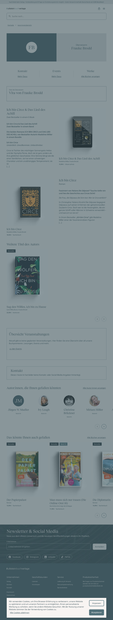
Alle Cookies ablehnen (19, 612)
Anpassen (96, 603)
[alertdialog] (56, 608)
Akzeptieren (96, 612)
